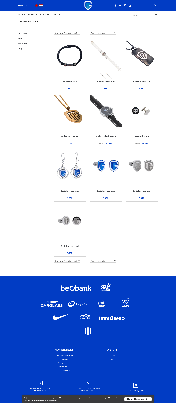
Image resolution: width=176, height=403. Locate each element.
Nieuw (57, 15)
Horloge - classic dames (106, 136)
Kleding (21, 15)
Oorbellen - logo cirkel (70, 191)
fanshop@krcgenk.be (136, 390)
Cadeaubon (45, 15)
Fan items (32, 15)
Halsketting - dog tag (142, 81)
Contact (112, 355)
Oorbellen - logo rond (70, 246)
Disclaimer (64, 359)
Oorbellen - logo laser (142, 191)
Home (20, 21)
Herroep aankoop (64, 366)
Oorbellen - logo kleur (106, 191)
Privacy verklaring (64, 363)
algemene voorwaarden (49, 400)
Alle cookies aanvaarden (138, 399)
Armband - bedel (70, 81)
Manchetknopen (142, 136)
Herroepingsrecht (64, 370)
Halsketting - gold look (70, 136)
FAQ (112, 359)
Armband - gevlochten (106, 81)
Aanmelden (22, 5)
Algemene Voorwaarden (64, 355)
